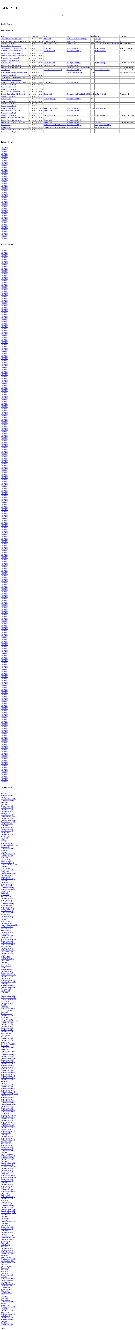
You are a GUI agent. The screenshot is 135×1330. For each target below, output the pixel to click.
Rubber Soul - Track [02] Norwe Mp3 (78, 67)
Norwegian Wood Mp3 (74, 48)
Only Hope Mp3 (6, 1202)
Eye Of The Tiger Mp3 (8, 1044)
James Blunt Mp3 (6, 1204)
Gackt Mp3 (4, 893)
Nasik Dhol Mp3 (6, 1133)
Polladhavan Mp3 (6, 905)
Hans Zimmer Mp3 (7, 951)
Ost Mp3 (3, 967)
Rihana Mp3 (5, 1312)
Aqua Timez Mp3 (6, 946)
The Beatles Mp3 (49, 51)
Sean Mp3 (4, 1303)
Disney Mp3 (5, 872)
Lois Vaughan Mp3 (50, 99)
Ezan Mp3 (4, 1296)
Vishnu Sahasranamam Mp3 (9, 925)
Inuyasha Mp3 (5, 914)
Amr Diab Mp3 (5, 1282)
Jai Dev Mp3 (5, 1017)
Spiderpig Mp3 (5, 957)
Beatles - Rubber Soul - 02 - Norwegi (13, 94)
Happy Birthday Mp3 (7, 1154)
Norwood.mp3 (5, 125)
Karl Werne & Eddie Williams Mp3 (55, 125)
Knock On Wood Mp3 (51, 41)
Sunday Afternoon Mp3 (102, 70)
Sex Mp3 (4, 920)
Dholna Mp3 (5, 847)
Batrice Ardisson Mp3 (51, 43)
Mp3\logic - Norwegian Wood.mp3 (12, 53)
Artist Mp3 (47, 39)
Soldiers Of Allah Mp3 (8, 795)
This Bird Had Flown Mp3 (75, 72)
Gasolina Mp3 (5, 978)
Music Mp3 (4, 838)
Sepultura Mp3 (5, 813)
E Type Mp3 (5, 1113)
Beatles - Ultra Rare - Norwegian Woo (13, 122)
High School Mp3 (6, 1293)
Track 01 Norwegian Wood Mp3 (77, 39)
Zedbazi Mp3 (5, 1046)
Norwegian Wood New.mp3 (10, 58)
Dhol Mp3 (4, 852)
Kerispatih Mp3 (6, 966)
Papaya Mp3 (5, 1268)
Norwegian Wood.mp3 (8, 43)
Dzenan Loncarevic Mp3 (8, 822)
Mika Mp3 (4, 1277)
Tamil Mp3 (4, 1273)
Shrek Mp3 (4, 857)
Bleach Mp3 (4, 1049)
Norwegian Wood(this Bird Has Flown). (13, 82)
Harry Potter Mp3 (6, 1266)
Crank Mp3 (4, 797)
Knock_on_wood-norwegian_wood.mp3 (14, 41)
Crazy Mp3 (4, 804)
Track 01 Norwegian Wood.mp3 (11, 39)
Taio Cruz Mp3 (5, 1035)
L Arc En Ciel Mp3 (7, 1010)
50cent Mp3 (4, 802)
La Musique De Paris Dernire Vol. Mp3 (107, 43)
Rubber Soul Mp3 (100, 48)
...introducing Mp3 (100, 108)
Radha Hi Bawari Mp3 (8, 969)
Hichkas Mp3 (5, 1193)
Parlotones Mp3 (6, 1129)
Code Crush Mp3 (6, 902)
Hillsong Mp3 (5, 1291)
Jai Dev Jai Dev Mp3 (7, 909)
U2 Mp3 (3, 994)
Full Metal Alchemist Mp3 (9, 1166)
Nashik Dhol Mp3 (6, 930)
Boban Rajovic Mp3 (7, 1037)
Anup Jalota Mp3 (6, 1143)
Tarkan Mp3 (4, 1174)
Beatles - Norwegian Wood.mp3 (11, 46)
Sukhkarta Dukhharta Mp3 (9, 864)
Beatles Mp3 (48, 48)
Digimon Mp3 (5, 859)
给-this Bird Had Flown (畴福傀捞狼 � (14, 72)
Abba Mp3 (4, 793)
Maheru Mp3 (5, 934)
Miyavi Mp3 (5, 895)
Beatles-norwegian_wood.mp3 (10, 110)
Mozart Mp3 (5, 836)
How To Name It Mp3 (8, 1051)
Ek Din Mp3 (5, 1001)
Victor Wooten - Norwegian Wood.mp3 (13, 77)
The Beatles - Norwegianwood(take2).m (13, 48)
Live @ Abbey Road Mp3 (103, 125)
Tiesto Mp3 (4, 1134)
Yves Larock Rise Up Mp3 (9, 845)
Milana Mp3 (4, 1053)
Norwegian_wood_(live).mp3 (10, 60)
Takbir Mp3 (6, 24)
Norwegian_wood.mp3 (8, 75)
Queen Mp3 (4, 880)
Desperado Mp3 (6, 868)
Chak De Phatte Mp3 (7, 959)
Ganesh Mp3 (5, 960)
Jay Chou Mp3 (5, 850)
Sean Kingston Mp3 (7, 1030)
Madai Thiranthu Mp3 (8, 816)
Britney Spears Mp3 (7, 886)
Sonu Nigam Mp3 (6, 921)
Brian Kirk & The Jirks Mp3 (53, 70)
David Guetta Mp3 (7, 824)
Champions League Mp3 (8, 799)
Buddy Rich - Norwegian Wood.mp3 (13, 118)
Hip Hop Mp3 (5, 991)
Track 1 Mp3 (71, 41)
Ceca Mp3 (4, 1005)
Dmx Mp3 (4, 866)
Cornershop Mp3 (72, 43)
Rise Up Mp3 (5, 1269)
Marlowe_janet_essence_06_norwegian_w (14, 55)
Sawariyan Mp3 (6, 989)
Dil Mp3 (3, 840)
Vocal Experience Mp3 (51, 108)
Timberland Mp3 (6, 1287)
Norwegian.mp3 (6, 63)
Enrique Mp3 (5, 955)
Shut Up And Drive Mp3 (8, 939)
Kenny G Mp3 (5, 832)
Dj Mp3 (3, 841)
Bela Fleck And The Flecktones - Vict (13, 91)
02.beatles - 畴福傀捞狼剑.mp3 (11, 51)
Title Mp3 (98, 39)
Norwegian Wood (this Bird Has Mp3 (78, 94)
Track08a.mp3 (5, 70)
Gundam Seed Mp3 (7, 891)
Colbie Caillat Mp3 (7, 806)
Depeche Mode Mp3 (7, 863)
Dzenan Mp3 (5, 1007)
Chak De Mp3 (5, 1188)
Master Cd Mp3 (100, 41)
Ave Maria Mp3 (6, 896)
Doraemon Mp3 (6, 861)
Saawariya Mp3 (6, 928)
